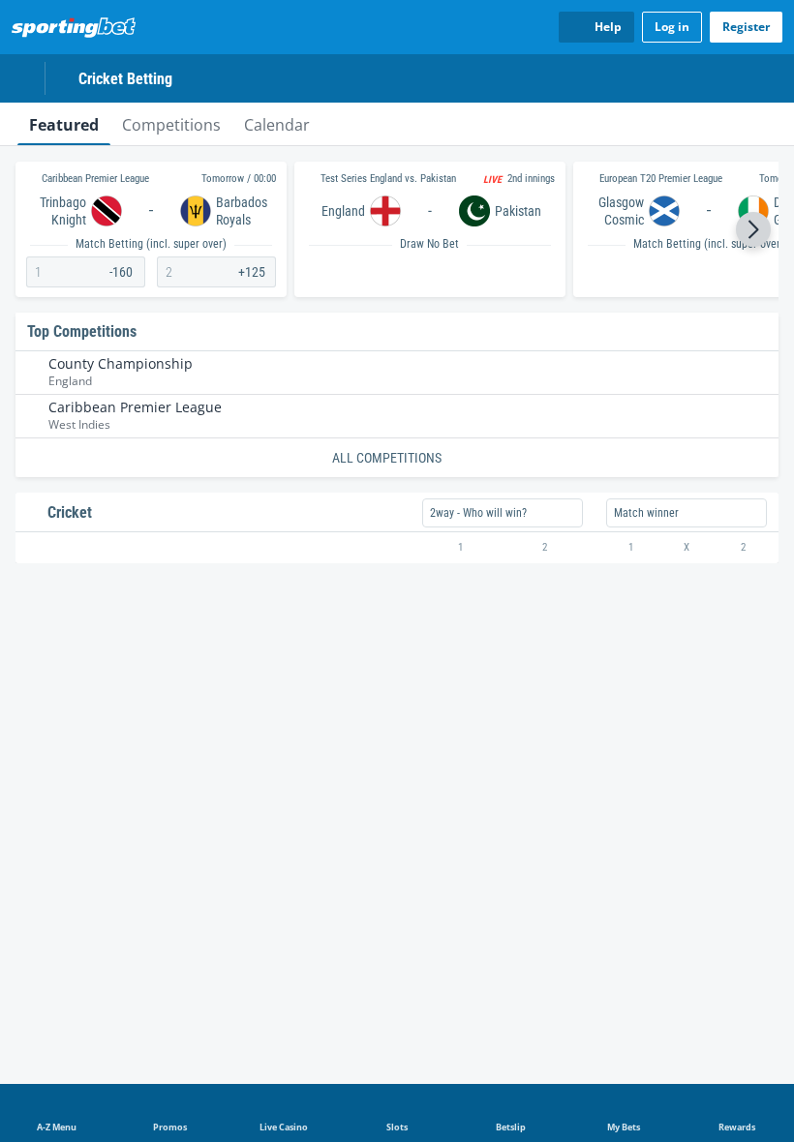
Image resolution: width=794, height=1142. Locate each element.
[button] (753, 229)
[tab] (63, 124)
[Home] (77, 27)
